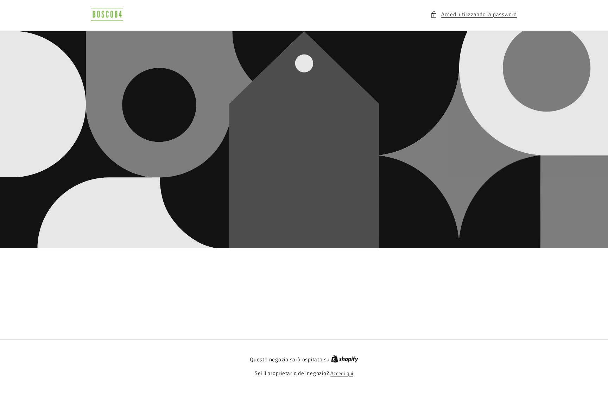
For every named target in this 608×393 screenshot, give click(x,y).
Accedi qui (341, 373)
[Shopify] (344, 359)
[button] (473, 14)
